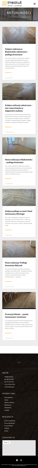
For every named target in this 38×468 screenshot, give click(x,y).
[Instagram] (21, 460)
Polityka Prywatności (19, 465)
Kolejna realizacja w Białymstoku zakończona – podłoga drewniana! (16, 52)
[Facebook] (17, 460)
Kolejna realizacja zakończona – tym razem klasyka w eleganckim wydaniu (19, 108)
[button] (34, 3)
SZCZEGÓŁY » (8, 72)
